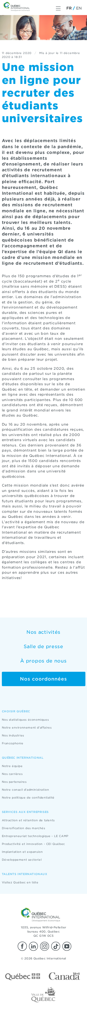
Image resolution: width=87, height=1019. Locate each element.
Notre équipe (12, 766)
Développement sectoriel (22, 859)
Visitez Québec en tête (20, 882)
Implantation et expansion (22, 851)
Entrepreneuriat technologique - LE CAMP (35, 836)
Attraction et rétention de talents (28, 820)
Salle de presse (43, 646)
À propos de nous (43, 661)
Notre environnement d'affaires (27, 727)
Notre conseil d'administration (25, 789)
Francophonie (12, 743)
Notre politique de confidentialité (28, 797)
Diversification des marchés (23, 828)
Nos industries (13, 735)
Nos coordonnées (43, 679)
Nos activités (43, 632)
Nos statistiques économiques (25, 719)
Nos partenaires (14, 781)
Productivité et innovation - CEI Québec (33, 844)
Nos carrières (12, 774)
